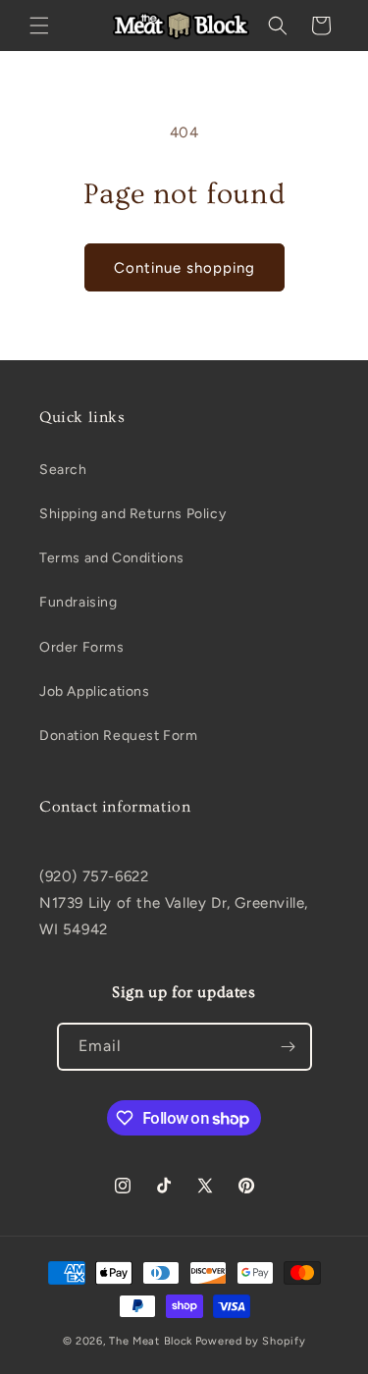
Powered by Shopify (250, 1341)
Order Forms (82, 647)
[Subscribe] (288, 1047)
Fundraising (78, 602)
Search (63, 469)
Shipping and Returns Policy (132, 513)
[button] (39, 25)
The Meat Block (150, 1341)
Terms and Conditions (111, 558)
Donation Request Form (118, 735)
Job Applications (94, 691)
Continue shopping (184, 268)
